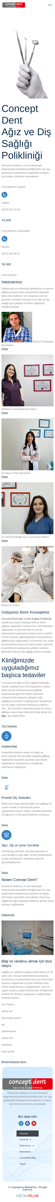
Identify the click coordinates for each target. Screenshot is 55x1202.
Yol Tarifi (6, 220)
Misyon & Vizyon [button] (11, 605)
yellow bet (7, 1011)
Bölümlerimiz (25, 1145)
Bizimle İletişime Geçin (14, 1062)
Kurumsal (24, 1139)
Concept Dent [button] (9, 275)
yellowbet (7, 1044)
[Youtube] (33, 1123)
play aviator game (11, 1018)
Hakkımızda (8, 915)
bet (3, 1024)
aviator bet (7, 1038)
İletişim (23, 1164)
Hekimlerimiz (25, 1152)
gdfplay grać (8, 640)
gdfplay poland (10, 292)
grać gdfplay (16, 303)
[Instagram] (21, 1123)
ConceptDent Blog (28, 1158)
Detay (5, 349)
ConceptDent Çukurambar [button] (16, 231)
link (3, 716)
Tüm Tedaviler (9, 726)
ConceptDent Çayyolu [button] (14, 187)
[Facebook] (27, 1123)
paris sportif (8, 1051)
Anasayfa (24, 1133)
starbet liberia (9, 1031)
